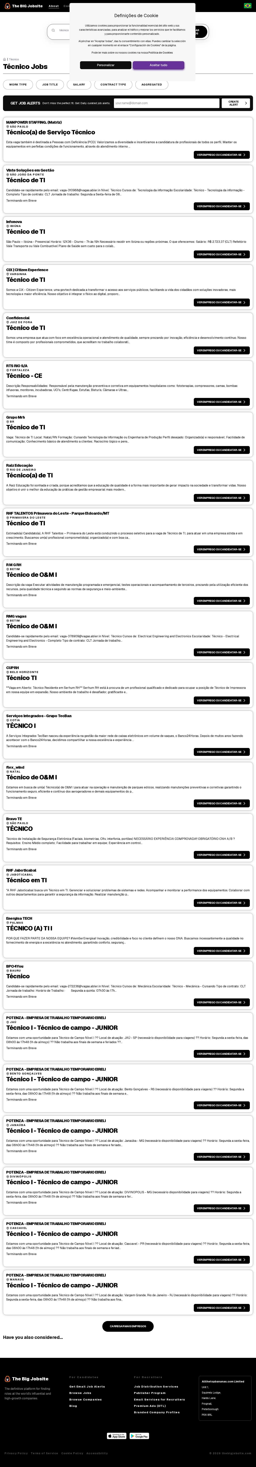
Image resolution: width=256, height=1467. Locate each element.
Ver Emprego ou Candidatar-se (219, 155)
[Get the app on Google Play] (139, 1438)
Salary (79, 84)
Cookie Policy (72, 1453)
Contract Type (113, 84)
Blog (73, 1406)
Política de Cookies (160, 52)
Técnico (14, 59)
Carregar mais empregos (128, 1326)
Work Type (18, 84)
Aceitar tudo (158, 65)
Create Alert (233, 103)
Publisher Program (150, 1393)
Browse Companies (85, 1399)
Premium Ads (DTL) (150, 1406)
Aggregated (151, 84)
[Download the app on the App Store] (117, 1438)
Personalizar (106, 65)
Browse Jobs (80, 1393)
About (54, 6)
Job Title (50, 84)
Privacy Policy (16, 1453)
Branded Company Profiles (157, 1412)
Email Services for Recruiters (159, 1399)
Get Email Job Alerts (87, 1386)
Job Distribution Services (156, 1386)
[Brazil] (248, 7)
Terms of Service (44, 1453)
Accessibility (97, 1453)
